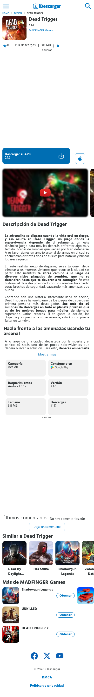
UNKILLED (29, 609)
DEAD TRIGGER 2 (35, 628)
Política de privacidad (47, 685)
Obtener (66, 595)
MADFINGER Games (41, 30)
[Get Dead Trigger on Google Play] (60, 368)
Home (5, 13)
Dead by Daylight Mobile (14, 571)
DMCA (47, 677)
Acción (18, 13)
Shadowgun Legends (67, 571)
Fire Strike (41, 569)
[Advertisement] (47, 98)
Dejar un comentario (47, 527)
